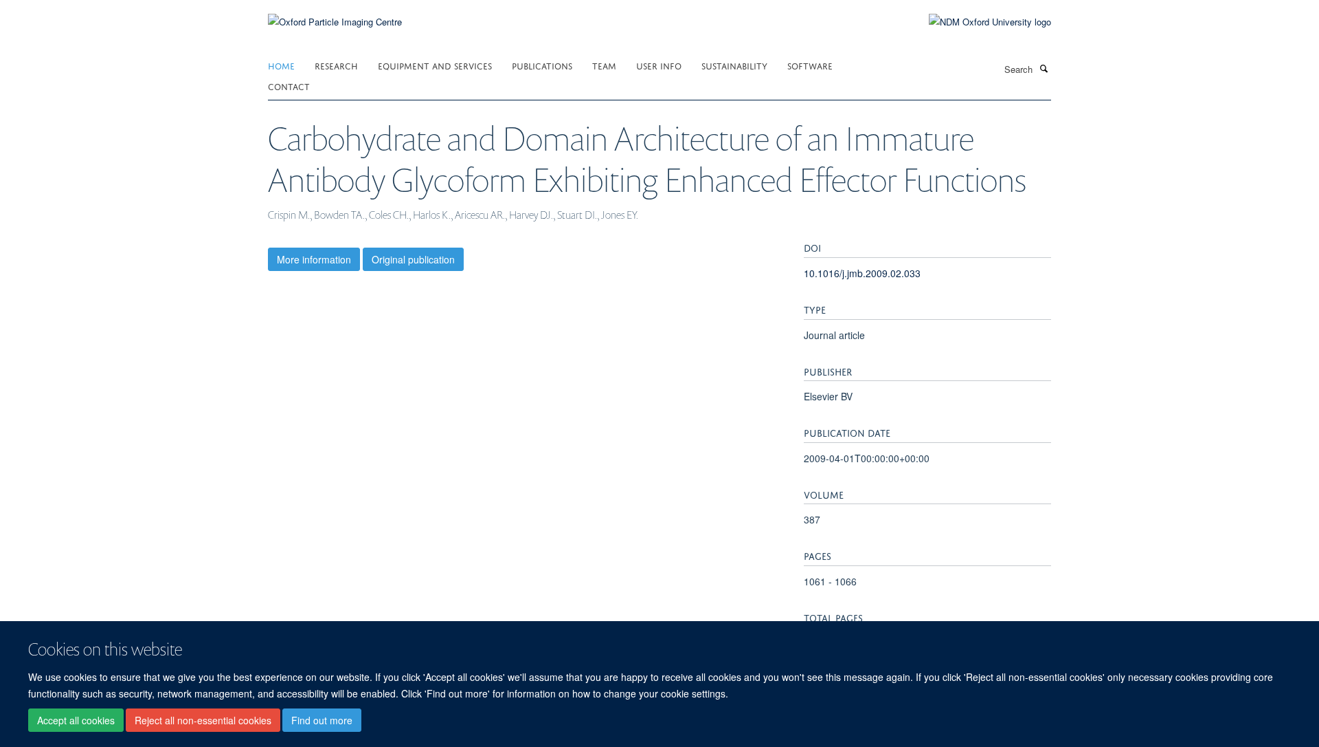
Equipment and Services (435, 65)
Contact (289, 85)
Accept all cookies (76, 720)
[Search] (1043, 68)
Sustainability (734, 65)
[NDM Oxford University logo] (979, 22)
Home (281, 65)
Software (810, 65)
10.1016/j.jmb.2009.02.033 (862, 273)
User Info (658, 65)
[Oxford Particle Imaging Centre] (335, 20)
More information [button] (314, 259)
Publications (542, 65)
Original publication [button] (413, 259)
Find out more (321, 720)
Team (604, 65)
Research (336, 65)
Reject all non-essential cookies (203, 720)
